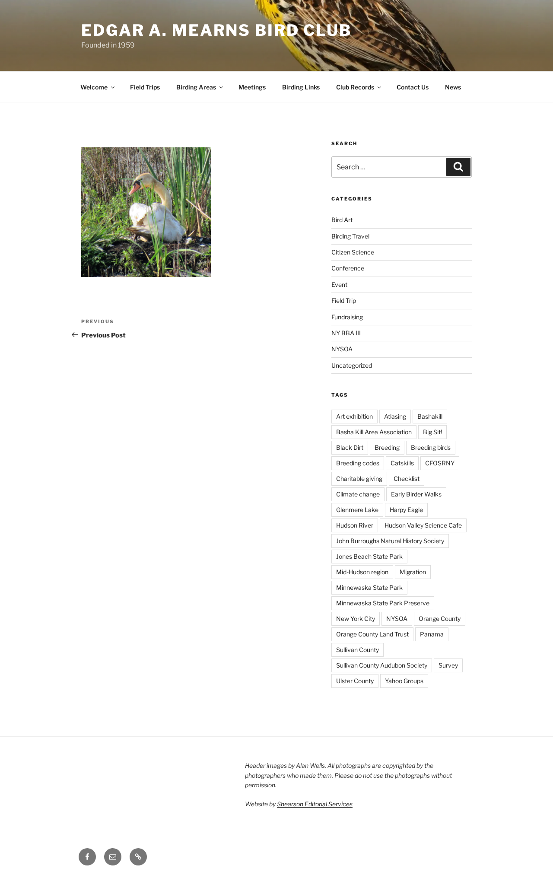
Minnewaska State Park (369, 587)
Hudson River (354, 525)
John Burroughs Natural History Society (390, 540)
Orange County (440, 618)
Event (339, 284)
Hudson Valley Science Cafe (423, 525)
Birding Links (301, 87)
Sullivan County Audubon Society (381, 665)
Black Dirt (349, 447)
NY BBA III (346, 333)
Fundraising (347, 317)
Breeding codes (357, 463)
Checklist (407, 478)
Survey (448, 665)
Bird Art (342, 219)
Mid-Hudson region (362, 572)
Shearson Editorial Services (315, 804)
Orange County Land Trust (372, 634)
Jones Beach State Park (369, 556)
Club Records (355, 87)
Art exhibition (354, 416)
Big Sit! (432, 432)
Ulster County (355, 680)
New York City (355, 618)
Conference (347, 268)
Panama (432, 634)
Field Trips (145, 87)
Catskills (402, 463)
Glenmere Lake (357, 509)
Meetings (252, 87)
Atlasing (395, 416)
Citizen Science (352, 252)
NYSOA (342, 349)
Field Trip (343, 300)
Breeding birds (431, 447)
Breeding (387, 447)
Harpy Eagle (406, 509)
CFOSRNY (439, 463)
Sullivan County (357, 649)
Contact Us (413, 87)
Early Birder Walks (416, 494)
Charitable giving (359, 478)
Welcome (94, 87)
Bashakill (429, 416)
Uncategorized (351, 365)
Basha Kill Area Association (374, 432)
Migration (413, 572)
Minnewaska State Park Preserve (382, 603)
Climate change (358, 494)
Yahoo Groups (404, 680)
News (453, 87)
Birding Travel (350, 236)
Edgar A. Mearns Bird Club (216, 30)
